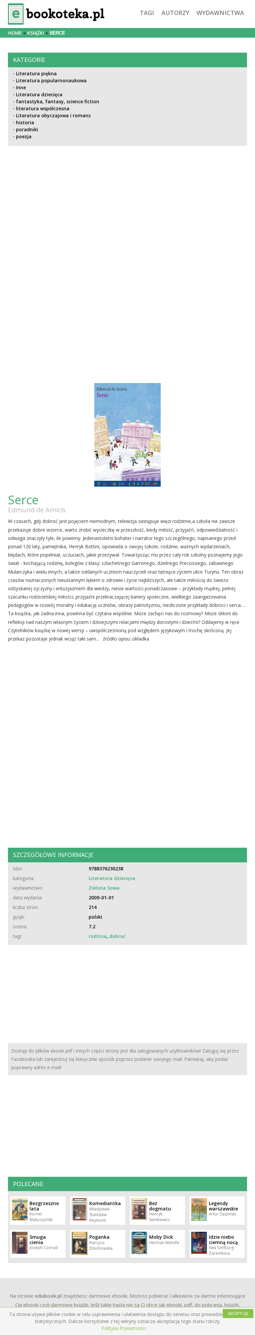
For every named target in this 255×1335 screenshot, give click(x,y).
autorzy (175, 13)
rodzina (98, 936)
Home (15, 33)
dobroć (117, 936)
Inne (21, 87)
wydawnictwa (220, 13)
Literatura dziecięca (39, 94)
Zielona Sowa (104, 888)
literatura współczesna (42, 108)
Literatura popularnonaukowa (51, 80)
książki (35, 33)
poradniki (27, 129)
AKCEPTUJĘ (238, 1313)
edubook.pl (48, 1295)
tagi (147, 13)
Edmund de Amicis (37, 509)
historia (25, 122)
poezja (24, 136)
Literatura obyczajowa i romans (53, 115)
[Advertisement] (127, 218)
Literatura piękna (36, 73)
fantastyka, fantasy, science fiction (57, 101)
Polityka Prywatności (123, 1328)
